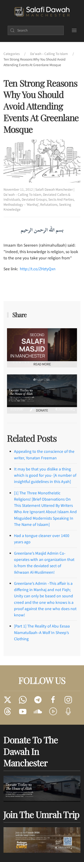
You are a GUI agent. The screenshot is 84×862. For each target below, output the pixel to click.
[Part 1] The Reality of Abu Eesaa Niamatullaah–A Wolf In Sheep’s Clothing (42, 632)
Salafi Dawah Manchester (54, 189)
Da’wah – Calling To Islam (22, 194)
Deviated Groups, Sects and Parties (48, 199)
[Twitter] (8, 699)
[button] (74, 30)
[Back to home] (42, 12)
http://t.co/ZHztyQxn (38, 269)
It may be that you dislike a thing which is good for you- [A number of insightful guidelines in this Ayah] (45, 475)
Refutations (48, 204)
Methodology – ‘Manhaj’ (21, 204)
